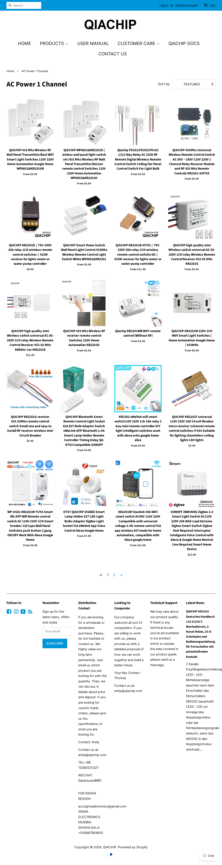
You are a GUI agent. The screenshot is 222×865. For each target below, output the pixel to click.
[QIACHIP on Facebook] (9, 612)
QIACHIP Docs (184, 43)
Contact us (112, 53)
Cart (212, 5)
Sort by (164, 84)
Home (24, 43)
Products (52, 43)
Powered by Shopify (133, 847)
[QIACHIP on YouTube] (23, 612)
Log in (164, 5)
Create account (186, 5)
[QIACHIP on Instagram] (16, 612)
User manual (93, 43)
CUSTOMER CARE (137, 43)
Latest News (195, 602)
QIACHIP (109, 847)
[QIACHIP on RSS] (30, 612)
